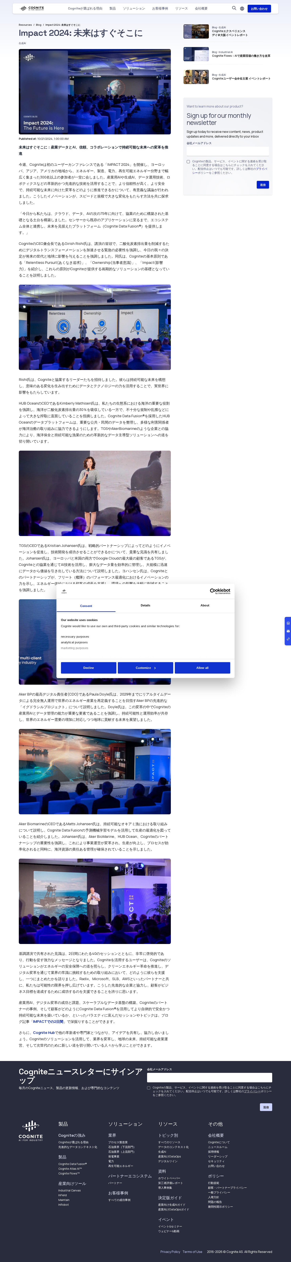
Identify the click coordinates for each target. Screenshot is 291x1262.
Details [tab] (145, 605)
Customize (143, 667)
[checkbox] (188, 161)
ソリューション (134, 8)
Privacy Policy (170, 1252)
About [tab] (205, 605)
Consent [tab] (86, 606)
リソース (181, 8)
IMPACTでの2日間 (48, 1021)
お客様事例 (160, 8)
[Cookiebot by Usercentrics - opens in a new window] (213, 591)
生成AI (22, 43)
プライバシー (252, 1091)
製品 (112, 8)
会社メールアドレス (199, 143)
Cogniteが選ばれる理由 (85, 8)
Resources (25, 24)
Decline (88, 667)
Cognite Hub (44, 1032)
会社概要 (201, 8)
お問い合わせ (259, 8)
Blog (38, 24)
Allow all (202, 667)
